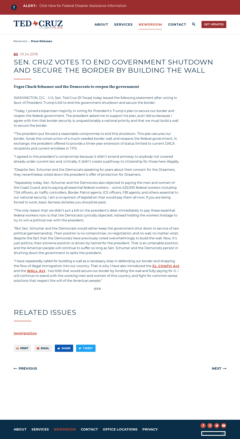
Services (123, 24)
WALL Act (36, 271)
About (101, 24)
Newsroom (150, 24)
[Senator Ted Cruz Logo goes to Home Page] (38, 24)
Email (45, 348)
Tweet (88, 348)
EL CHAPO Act (165, 266)
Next (216, 368)
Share (66, 348)
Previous (28, 368)
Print (24, 348)
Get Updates (214, 24)
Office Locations (120, 429)
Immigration (25, 333)
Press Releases (41, 41)
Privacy (150, 429)
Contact (177, 24)
